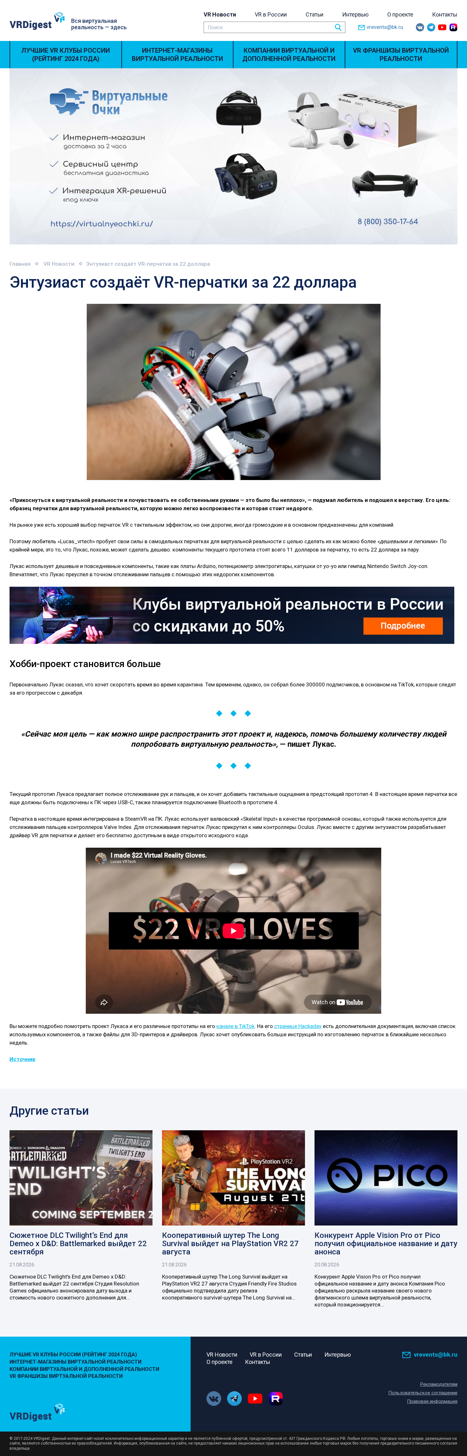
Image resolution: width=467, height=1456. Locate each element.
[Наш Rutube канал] (453, 27)
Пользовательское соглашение (422, 1393)
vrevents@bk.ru (385, 27)
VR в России (271, 14)
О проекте (400, 14)
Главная (20, 264)
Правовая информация (432, 1401)
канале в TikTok (235, 1026)
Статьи (314, 14)
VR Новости (220, 14)
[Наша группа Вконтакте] (420, 27)
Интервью (355, 14)
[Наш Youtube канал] (442, 27)
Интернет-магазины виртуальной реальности (177, 55)
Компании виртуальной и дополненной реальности (288, 55)
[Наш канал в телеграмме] (431, 27)
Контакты (444, 14)
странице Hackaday (297, 1026)
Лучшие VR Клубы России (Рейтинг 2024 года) (65, 55)
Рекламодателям (438, 1384)
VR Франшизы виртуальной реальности (401, 55)
